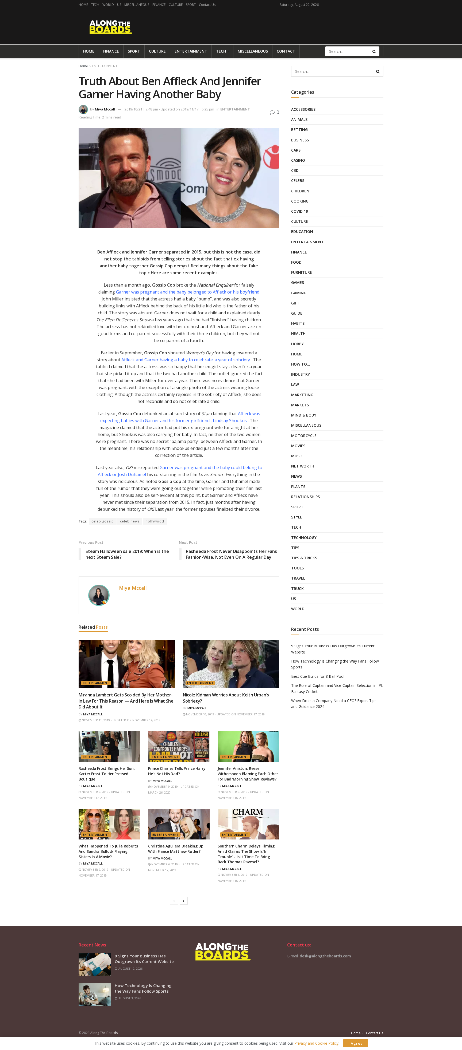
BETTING (299, 129)
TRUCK (297, 588)
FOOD (296, 262)
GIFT (295, 303)
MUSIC (297, 455)
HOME (83, 4)
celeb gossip (102, 521)
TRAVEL (298, 578)
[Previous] (174, 901)
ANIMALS (299, 119)
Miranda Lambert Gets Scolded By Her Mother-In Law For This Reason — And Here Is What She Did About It (126, 701)
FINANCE (158, 4)
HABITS (298, 323)
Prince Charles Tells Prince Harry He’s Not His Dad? (177, 771)
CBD (295, 170)
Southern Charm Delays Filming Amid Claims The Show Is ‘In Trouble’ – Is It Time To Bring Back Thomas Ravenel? (246, 853)
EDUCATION (302, 231)
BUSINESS (300, 139)
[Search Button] (374, 51)
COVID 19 (299, 211)
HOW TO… (300, 364)
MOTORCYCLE (304, 435)
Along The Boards (104, 1033)
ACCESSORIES (303, 109)
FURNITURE (301, 272)
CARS (296, 150)
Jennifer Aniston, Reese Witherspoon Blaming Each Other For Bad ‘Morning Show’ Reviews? (248, 773)
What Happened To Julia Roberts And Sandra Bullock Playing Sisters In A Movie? (108, 851)
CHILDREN (300, 190)
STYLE (296, 517)
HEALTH (298, 333)
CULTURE (176, 4)
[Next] (184, 901)
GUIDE (296, 313)
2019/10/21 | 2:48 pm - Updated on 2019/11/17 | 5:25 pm (169, 109)
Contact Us (207, 4)
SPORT (191, 4)
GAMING (298, 292)
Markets (300, 404)
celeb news (130, 521)
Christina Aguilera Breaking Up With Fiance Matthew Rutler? (175, 848)
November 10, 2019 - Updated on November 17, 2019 (225, 714)
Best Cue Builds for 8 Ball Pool (317, 676)
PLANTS (298, 486)
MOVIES (298, 445)
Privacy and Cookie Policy (316, 1043)
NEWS (296, 476)
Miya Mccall (105, 109)
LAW (295, 384)
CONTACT (286, 51)
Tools (297, 567)
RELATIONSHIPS (305, 496)
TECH (95, 4)
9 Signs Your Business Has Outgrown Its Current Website (144, 958)
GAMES (297, 282)
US (119, 4)
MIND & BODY (303, 415)
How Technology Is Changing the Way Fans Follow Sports (143, 988)
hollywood (155, 521)
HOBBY (297, 343)
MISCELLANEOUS (136, 4)
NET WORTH (302, 466)
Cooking (300, 201)
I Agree (355, 1043)
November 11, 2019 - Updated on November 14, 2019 (120, 720)
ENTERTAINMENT (191, 51)
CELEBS (297, 180)
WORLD (108, 4)
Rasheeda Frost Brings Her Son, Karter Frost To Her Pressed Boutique (107, 773)
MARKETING (302, 394)
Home (83, 66)
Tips (295, 547)
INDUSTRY (300, 374)
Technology (304, 537)
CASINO (298, 160)
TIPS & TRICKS (304, 557)
